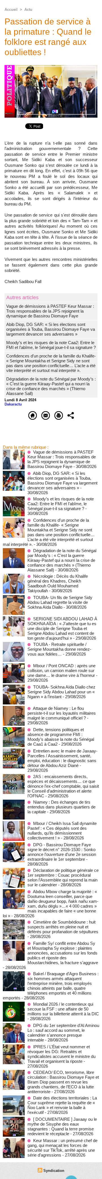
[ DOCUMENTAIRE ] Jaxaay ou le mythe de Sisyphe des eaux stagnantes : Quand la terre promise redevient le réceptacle (62, 1126)
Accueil (11, 9)
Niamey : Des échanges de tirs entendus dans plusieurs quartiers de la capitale (61, 807)
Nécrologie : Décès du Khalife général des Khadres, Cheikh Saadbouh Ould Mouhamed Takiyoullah (57, 583)
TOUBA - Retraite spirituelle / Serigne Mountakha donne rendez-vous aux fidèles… (59, 649)
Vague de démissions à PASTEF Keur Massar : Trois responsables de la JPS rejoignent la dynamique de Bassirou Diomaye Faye (50, 311)
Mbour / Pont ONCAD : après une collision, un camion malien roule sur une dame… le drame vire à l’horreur (61, 670)
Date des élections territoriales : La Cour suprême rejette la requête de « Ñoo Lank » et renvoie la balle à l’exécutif (62, 1105)
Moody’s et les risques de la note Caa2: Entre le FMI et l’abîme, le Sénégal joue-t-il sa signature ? (51, 345)
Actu (28, 9)
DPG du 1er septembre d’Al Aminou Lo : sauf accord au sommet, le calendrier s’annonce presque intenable (63, 1032)
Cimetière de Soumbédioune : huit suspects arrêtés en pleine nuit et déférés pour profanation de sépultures (62, 927)
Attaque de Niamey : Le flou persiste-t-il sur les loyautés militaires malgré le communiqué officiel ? (61, 713)
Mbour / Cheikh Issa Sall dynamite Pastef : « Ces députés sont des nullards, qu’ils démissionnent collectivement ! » (62, 830)
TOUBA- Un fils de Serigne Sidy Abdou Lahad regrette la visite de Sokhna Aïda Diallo (59, 602)
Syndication (53, 1170)
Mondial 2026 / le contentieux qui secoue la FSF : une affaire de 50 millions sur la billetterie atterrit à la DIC (63, 1009)
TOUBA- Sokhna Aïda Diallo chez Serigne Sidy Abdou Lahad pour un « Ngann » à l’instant (61, 692)
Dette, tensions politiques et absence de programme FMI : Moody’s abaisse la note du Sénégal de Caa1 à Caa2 (60, 737)
